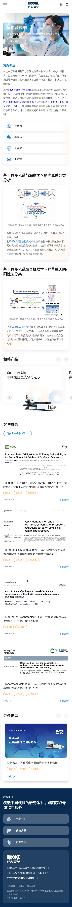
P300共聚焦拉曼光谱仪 (20, 89)
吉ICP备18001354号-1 (17, 898)
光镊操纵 (12, 769)
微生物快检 (32, 493)
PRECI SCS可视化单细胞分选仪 (19, 102)
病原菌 (7, 493)
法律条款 (21, 886)
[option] (33, 390)
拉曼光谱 (19, 493)
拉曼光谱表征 (33, 560)
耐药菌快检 (21, 627)
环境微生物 (37, 769)
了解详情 (64, 499)
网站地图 (31, 886)
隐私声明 (11, 886)
